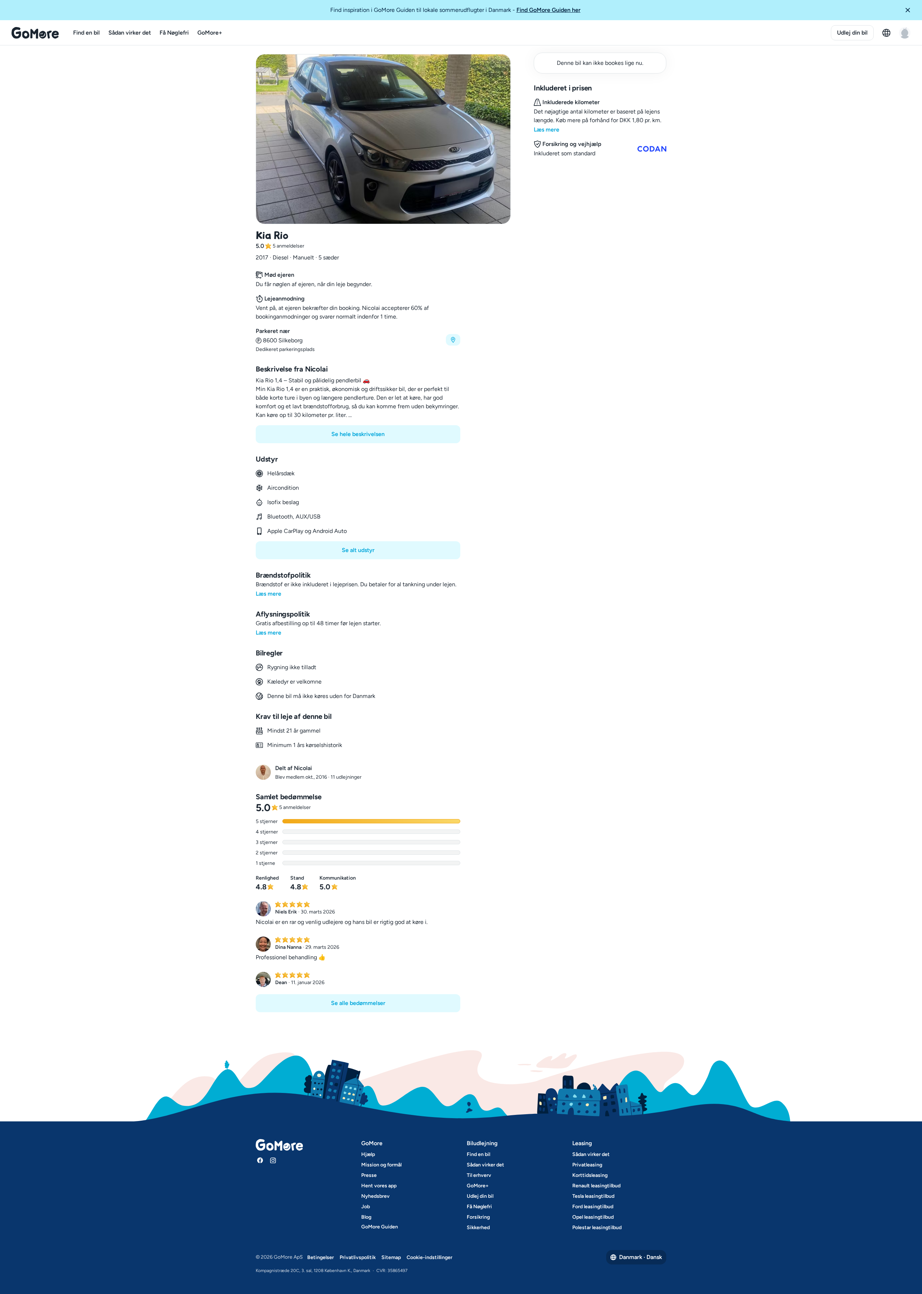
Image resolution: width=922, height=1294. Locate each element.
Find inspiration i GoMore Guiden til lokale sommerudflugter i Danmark (455, 9)
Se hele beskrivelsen (358, 434)
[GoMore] (35, 32)
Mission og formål (381, 1165)
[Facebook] (260, 1160)
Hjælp (368, 1154)
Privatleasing (587, 1165)
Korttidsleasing (590, 1175)
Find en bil (86, 32)
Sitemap (391, 1257)
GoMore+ (209, 32)
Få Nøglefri (174, 32)
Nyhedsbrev (375, 1196)
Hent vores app (379, 1186)
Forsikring (478, 1217)
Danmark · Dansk (640, 1257)
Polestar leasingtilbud (597, 1227)
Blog (366, 1217)
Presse (369, 1175)
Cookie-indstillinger (429, 1257)
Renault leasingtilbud (596, 1186)
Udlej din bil (852, 32)
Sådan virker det (129, 32)
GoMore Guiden (379, 1227)
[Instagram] (273, 1160)
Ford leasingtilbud (592, 1207)
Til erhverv (479, 1175)
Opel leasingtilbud (593, 1217)
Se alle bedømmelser (358, 1003)
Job (365, 1207)
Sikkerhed (478, 1227)
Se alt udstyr (358, 550)
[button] (910, 10)
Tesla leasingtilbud (593, 1196)
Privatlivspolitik (358, 1257)
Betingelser (320, 1257)
